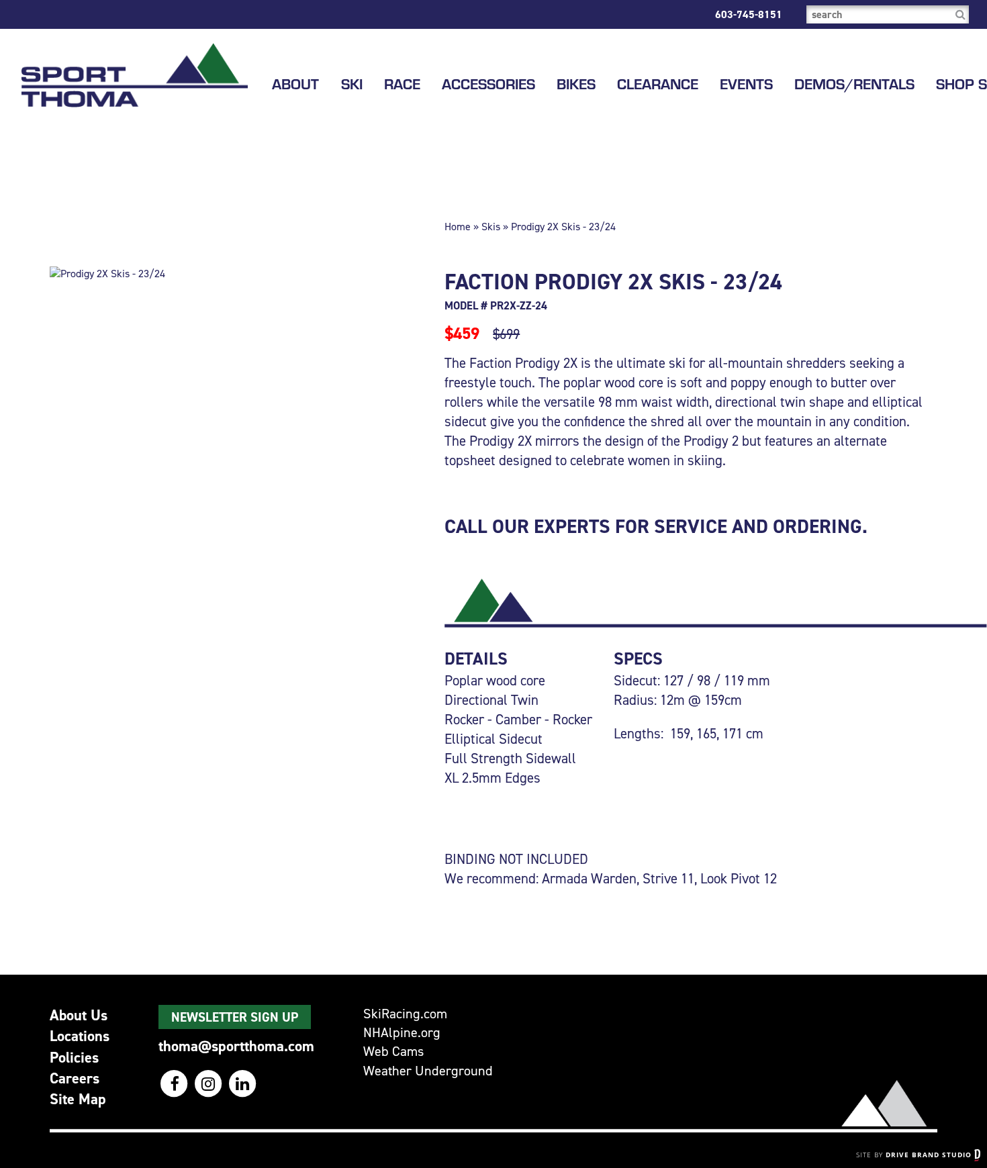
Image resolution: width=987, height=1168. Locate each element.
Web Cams (393, 1051)
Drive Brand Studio (930, 1154)
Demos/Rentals (854, 84)
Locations (79, 1036)
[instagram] (210, 1083)
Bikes (576, 84)
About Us (78, 1015)
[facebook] (175, 1083)
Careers (74, 1078)
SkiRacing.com (405, 1014)
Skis (490, 227)
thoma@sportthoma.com (236, 1046)
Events (746, 84)
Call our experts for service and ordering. (655, 526)
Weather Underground (428, 1071)
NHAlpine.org (401, 1033)
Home (457, 227)
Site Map (78, 1099)
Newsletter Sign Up (234, 1017)
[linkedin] (242, 1083)
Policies (74, 1057)
